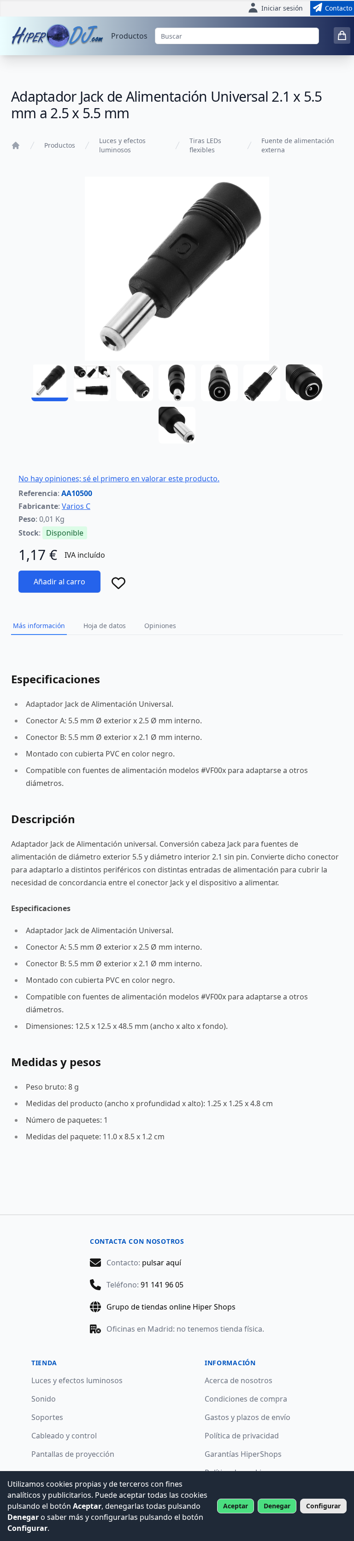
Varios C (76, 506)
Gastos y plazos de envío (247, 1417)
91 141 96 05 (162, 1285)
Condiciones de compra (246, 1399)
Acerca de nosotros (238, 1380)
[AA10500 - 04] (177, 382)
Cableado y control (64, 1436)
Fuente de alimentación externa (297, 145)
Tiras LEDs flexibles (205, 145)
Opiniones (160, 625)
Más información (39, 625)
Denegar (277, 1505)
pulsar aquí (161, 1263)
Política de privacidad (242, 1436)
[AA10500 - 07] (304, 382)
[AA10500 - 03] (134, 382)
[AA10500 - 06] (261, 382)
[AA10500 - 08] (177, 425)
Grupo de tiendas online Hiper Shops (171, 1307)
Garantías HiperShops (243, 1454)
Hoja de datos (104, 625)
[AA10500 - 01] (49, 382)
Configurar (323, 1505)
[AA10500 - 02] (92, 382)
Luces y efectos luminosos (122, 145)
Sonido (43, 1399)
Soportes (47, 1417)
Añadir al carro (59, 582)
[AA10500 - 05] (219, 382)
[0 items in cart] (342, 35)
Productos (129, 36)
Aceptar (235, 1505)
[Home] (15, 145)
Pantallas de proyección (72, 1454)
